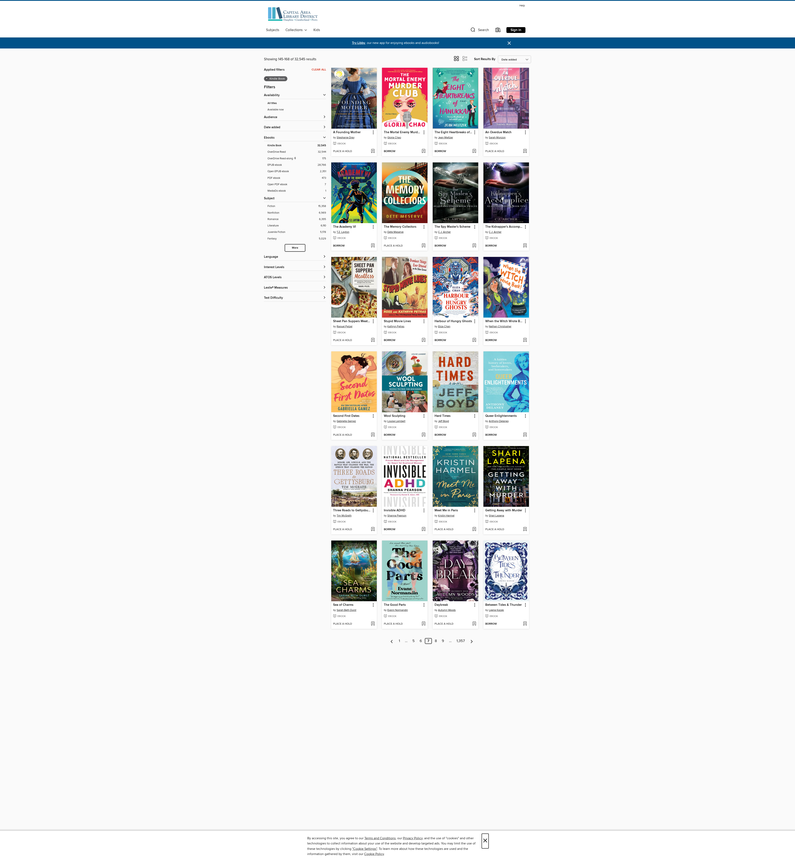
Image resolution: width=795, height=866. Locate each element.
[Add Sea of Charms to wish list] (372, 624)
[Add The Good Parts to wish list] (423, 624)
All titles (272, 103)
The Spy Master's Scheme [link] (452, 227)
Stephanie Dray (345, 137)
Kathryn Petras (395, 326)
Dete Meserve (395, 232)
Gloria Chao (394, 137)
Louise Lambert (396, 421)
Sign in (516, 30)
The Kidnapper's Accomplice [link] (504, 227)
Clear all (319, 69)
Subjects (272, 30)
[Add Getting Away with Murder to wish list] (525, 529)
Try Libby (358, 43)
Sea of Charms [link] (343, 605)
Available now (275, 109)
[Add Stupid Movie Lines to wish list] (423, 340)
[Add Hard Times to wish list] (474, 435)
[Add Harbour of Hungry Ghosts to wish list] (474, 340)
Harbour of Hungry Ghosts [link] (453, 321)
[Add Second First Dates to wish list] (372, 435)
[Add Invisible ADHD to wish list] (423, 529)
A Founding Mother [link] (347, 132)
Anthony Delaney (499, 421)
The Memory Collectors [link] (400, 227)
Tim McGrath (344, 515)
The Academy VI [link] (344, 227)
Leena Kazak (496, 610)
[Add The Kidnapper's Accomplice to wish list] (525, 246)
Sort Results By (484, 59)
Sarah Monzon (497, 137)
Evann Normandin (397, 610)
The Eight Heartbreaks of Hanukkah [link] (453, 132)
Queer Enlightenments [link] (501, 416)
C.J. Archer (444, 232)
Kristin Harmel (446, 515)
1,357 (461, 641)
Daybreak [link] (441, 605)
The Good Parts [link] (395, 605)
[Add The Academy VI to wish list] (372, 246)
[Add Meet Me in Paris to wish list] (474, 529)
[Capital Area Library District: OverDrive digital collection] (292, 14)
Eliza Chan (444, 326)
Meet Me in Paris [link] (446, 510)
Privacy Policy (413, 838)
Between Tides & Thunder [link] (503, 605)
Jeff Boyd (443, 421)
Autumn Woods (447, 610)
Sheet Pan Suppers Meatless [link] (352, 321)
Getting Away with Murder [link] (503, 510)
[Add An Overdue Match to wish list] (525, 151)
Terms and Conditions (380, 838)
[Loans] (498, 31)
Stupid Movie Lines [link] (397, 321)
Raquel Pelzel (344, 326)
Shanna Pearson (396, 515)
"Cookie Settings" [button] (364, 849)
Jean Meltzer (445, 137)
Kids (316, 30)
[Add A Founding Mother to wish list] (372, 151)
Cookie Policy (374, 854)
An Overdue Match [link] (498, 132)
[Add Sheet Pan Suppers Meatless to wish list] (372, 340)
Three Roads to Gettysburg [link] (352, 510)
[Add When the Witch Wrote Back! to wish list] (525, 340)
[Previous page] (392, 641)
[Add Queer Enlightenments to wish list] (525, 435)
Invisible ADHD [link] (394, 510)
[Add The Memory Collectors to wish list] (423, 246)
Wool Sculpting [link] (394, 416)
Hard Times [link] (442, 416)
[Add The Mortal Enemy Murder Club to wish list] (423, 151)
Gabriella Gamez (346, 421)
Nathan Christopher (500, 326)
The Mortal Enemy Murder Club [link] (403, 132)
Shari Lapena (496, 515)
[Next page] (472, 641)
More (295, 248)
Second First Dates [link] (346, 416)
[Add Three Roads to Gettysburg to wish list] (372, 529)
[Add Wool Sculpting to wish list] (423, 435)
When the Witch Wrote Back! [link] (504, 321)
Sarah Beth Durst (346, 610)
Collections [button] (294, 30)
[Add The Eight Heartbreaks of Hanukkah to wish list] (474, 151)
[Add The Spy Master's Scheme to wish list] (474, 246)
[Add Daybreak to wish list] (474, 624)
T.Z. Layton (343, 232)
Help (522, 5)
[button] (479, 31)
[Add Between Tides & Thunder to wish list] (525, 624)
